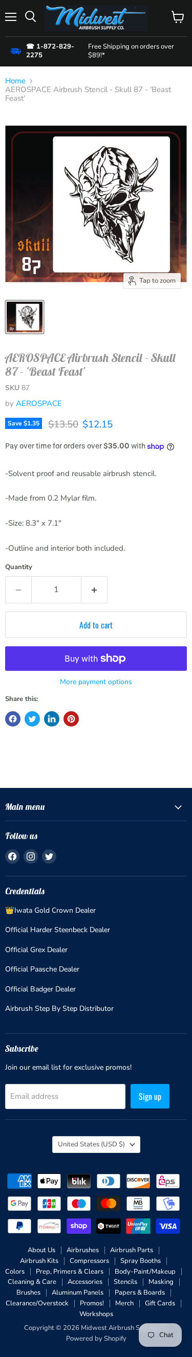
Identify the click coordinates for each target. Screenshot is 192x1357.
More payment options (96, 682)
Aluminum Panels (77, 1292)
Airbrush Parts (131, 1250)
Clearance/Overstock (37, 1303)
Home (15, 81)
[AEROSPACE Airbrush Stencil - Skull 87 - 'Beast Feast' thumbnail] (25, 317)
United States (91, 1144)
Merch (124, 1303)
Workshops (96, 1314)
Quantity (18, 567)
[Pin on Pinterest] (71, 719)
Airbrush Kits (39, 1260)
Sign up (150, 1096)
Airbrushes (83, 1250)
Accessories (85, 1281)
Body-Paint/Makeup (145, 1271)
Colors (15, 1271)
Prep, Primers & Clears (69, 1271)
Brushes (28, 1292)
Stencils (125, 1281)
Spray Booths (140, 1260)
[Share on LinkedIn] (51, 719)
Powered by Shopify (96, 1338)
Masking (161, 1281)
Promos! (92, 1303)
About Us (41, 1250)
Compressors (89, 1260)
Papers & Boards (140, 1292)
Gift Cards (160, 1303)
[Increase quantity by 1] (94, 589)
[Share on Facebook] (12, 719)
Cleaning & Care (32, 1281)
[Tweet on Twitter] (32, 719)
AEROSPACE (39, 403)
